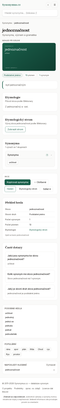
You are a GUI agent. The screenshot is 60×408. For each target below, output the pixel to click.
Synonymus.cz (11, 4)
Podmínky (18, 388)
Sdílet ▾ (47, 189)
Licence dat (47, 388)
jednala (9, 326)
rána (8, 349)
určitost (12, 162)
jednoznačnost (12, 370)
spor (16, 349)
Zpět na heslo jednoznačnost (17, 235)
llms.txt (5, 392)
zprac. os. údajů (33, 388)
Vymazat (50, 364)
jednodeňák (11, 334)
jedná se (9, 321)
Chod (40, 349)
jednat (8, 330)
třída (32, 349)
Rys (7, 354)
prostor (16, 354)
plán (24, 349)
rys (48, 349)
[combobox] (30, 12)
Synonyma (7, 23)
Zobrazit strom (15, 129)
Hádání (10, 189)
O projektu (7, 388)
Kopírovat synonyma (17, 182)
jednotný (9, 317)
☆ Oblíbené (40, 182)
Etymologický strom (28, 189)
